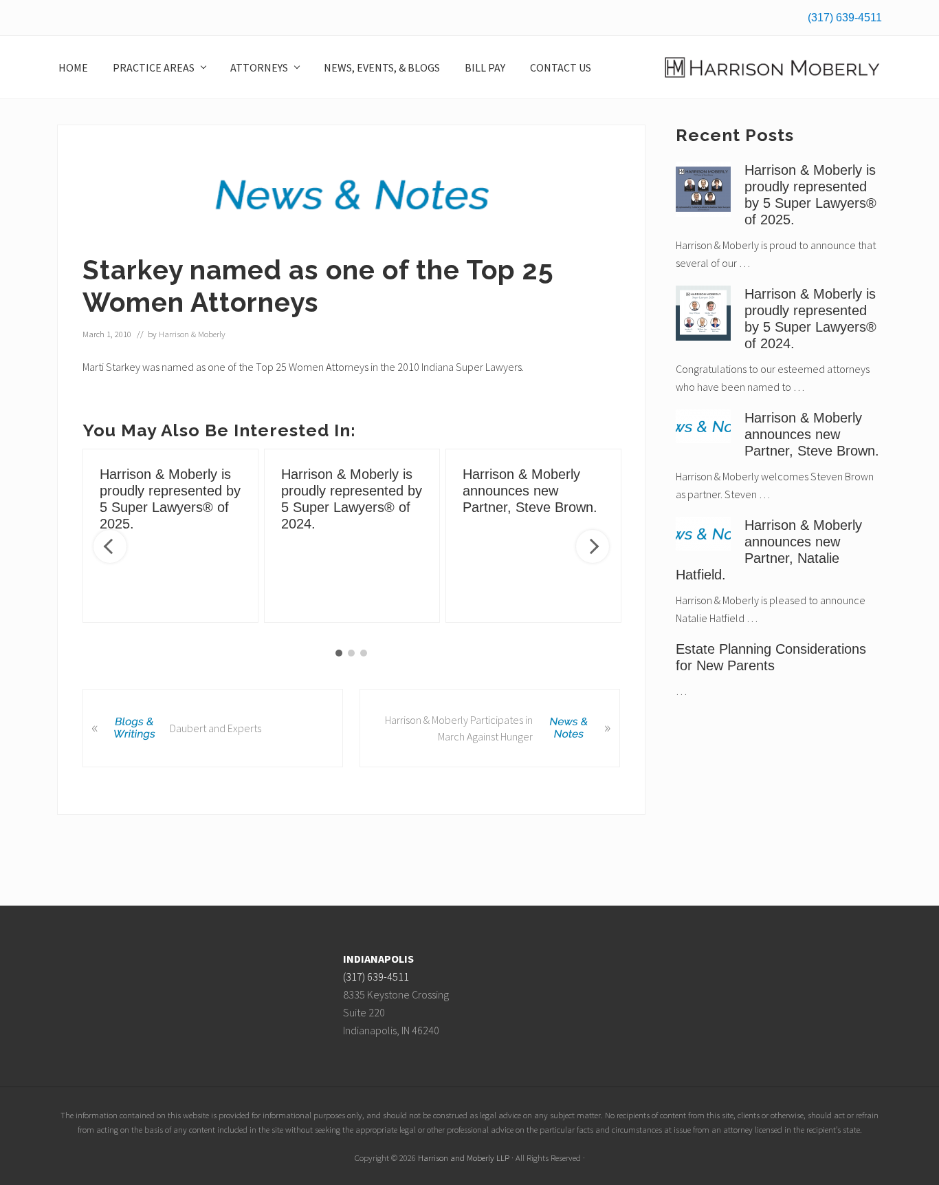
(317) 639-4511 (845, 17)
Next (592, 546)
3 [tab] (363, 653)
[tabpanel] (170, 536)
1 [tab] (338, 653)
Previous (109, 546)
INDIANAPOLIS (378, 958)
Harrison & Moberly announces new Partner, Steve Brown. (530, 491)
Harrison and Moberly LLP (463, 1157)
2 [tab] (351, 653)
